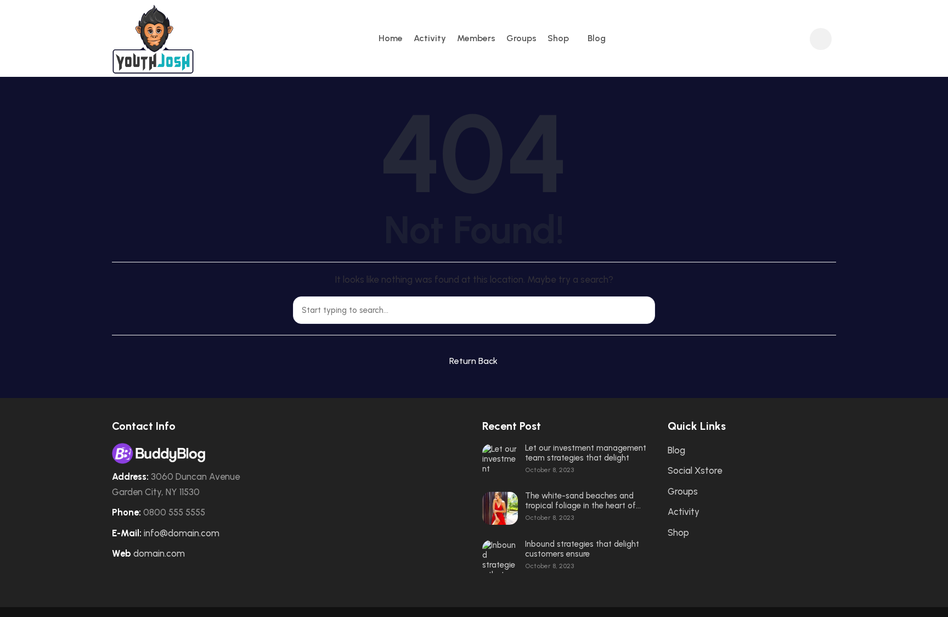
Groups (521, 38)
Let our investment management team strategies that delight (585, 453)
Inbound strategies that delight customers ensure (582, 549)
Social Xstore (695, 470)
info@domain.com (181, 533)
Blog (597, 38)
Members (476, 38)
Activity (430, 38)
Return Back (473, 361)
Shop (558, 38)
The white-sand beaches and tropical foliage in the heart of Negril (580, 501)
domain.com (159, 553)
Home (391, 38)
